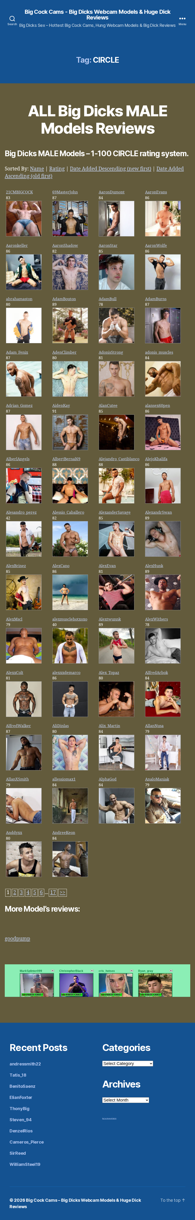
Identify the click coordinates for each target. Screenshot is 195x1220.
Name (37, 169)
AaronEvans (156, 192)
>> (62, 892)
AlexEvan (107, 566)
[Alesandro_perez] (24, 555)
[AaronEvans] (163, 235)
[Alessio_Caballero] (70, 555)
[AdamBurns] (163, 342)
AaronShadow (65, 245)
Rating (57, 169)
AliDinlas (60, 726)
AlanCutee (108, 405)
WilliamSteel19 (25, 1164)
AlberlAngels (17, 459)
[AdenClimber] (70, 395)
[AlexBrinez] (24, 609)
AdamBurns (155, 299)
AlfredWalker (18, 726)
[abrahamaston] (24, 342)
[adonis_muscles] (163, 395)
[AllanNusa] (163, 769)
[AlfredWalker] (24, 769)
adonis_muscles (159, 352)
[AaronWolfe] (163, 288)
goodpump (17, 939)
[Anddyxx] (24, 875)
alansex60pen (157, 405)
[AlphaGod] (116, 822)
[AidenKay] (70, 449)
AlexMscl (14, 619)
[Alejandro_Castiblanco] (116, 502)
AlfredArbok (156, 672)
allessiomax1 (64, 779)
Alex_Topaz (109, 672)
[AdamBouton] (70, 342)
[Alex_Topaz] (116, 715)
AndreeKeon (63, 832)
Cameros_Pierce (27, 1142)
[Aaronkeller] (24, 288)
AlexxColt (14, 672)
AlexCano (60, 566)
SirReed (18, 1153)
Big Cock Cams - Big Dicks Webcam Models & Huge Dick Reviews (97, 14)
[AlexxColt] (24, 715)
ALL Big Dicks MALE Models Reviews (97, 119)
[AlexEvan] (116, 609)
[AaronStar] (116, 288)
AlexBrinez (16, 566)
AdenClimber (64, 352)
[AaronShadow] (70, 288)
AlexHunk (154, 566)
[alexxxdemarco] (70, 715)
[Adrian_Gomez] (24, 449)
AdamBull (108, 299)
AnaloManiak (157, 779)
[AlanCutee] (116, 449)
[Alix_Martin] (116, 769)
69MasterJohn (65, 192)
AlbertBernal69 (66, 459)
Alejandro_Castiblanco (119, 459)
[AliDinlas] (70, 769)
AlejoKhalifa (156, 459)
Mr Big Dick (114, 1118)
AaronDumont (112, 192)
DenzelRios (21, 1130)
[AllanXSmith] (24, 822)
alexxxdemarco (66, 672)
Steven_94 (21, 1119)
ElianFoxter (21, 1097)
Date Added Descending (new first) (110, 169)
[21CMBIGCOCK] (24, 235)
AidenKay (61, 405)
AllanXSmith (17, 779)
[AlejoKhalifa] (163, 502)
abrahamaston (19, 299)
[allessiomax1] (70, 822)
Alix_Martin (109, 726)
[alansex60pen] (163, 449)
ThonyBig (19, 1108)
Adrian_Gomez (19, 405)
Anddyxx (14, 832)
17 (53, 892)
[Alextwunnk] (116, 662)
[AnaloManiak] (163, 822)
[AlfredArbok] (163, 715)
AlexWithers (156, 619)
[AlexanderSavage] (116, 555)
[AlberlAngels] (24, 502)
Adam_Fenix (17, 352)
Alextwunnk (110, 619)
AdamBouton (64, 299)
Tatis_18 (18, 1075)
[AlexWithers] (163, 662)
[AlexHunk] (163, 609)
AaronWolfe (156, 245)
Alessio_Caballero (68, 512)
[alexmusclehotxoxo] (70, 662)
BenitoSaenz (22, 1086)
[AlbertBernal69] (70, 502)
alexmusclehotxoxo (69, 619)
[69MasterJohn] (70, 235)
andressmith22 (25, 1063)
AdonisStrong (111, 352)
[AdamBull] (116, 342)
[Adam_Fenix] (24, 395)
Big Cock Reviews (106, 1118)
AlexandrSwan (158, 512)
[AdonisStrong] (116, 395)
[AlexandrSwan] (163, 555)
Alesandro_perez (21, 512)
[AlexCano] (70, 609)
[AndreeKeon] (70, 875)
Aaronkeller (17, 245)
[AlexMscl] (24, 662)
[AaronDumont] (116, 235)
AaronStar (108, 245)
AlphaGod (108, 779)
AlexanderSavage (115, 512)
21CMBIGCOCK (19, 192)
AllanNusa (154, 726)
